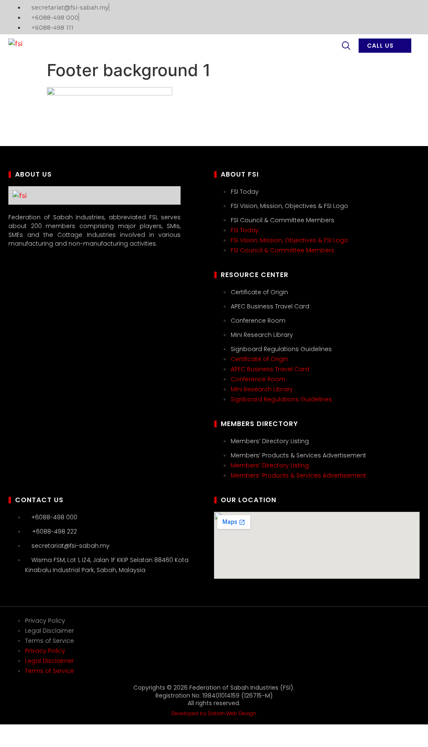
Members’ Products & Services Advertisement (298, 455)
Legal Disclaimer (49, 630)
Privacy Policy (45, 620)
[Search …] (346, 46)
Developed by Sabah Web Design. (214, 713)
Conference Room (258, 320)
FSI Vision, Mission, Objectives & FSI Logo (289, 206)
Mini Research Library (262, 335)
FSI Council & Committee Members (282, 220)
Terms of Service (49, 641)
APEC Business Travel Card (270, 306)
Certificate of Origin (259, 292)
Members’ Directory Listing (270, 441)
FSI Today (245, 191)
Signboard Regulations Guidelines (281, 349)
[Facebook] (409, 15)
